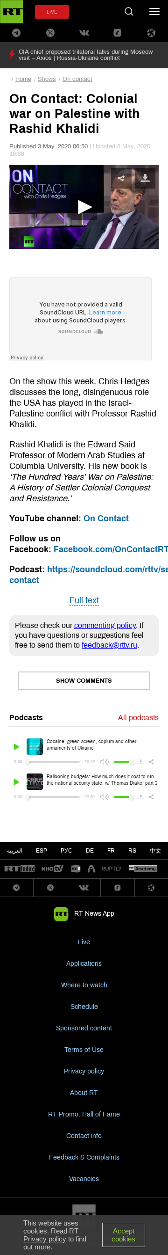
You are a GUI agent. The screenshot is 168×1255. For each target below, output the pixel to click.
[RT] (19, 869)
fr (111, 850)
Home (23, 79)
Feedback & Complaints (84, 1157)
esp (41, 850)
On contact (77, 79)
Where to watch (84, 985)
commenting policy (105, 625)
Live (84, 942)
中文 (155, 850)
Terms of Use (84, 1049)
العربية (14, 850)
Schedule (84, 1006)
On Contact (106, 518)
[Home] (11, 11)
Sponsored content (84, 1028)
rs (132, 850)
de (90, 850)
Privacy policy (84, 1071)
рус (66, 850)
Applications (84, 963)
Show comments (84, 681)
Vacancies (84, 1178)
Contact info (84, 1135)
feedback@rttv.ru (109, 645)
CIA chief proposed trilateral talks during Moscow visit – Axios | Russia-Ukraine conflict (86, 55)
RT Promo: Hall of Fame (84, 1114)
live (52, 12)
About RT (84, 1092)
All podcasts (138, 718)
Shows (47, 79)
